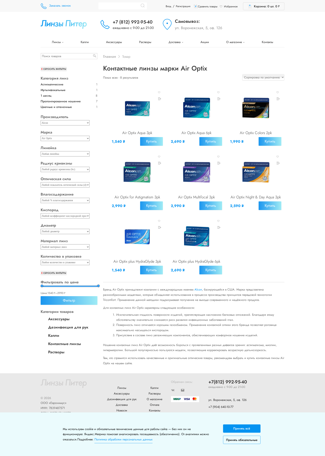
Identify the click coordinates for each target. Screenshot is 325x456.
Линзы (57, 42)
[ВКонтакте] (176, 389)
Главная (109, 56)
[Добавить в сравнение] (159, 99)
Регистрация (183, 6)
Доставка (175, 42)
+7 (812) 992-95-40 (133, 22)
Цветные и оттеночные (56, 107)
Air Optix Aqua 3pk (137, 133)
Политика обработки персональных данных (123, 439)
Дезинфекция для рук (68, 327)
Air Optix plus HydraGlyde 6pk (196, 261)
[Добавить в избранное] (159, 92)
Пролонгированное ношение (61, 101)
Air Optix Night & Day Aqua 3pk (256, 197)
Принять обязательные (241, 440)
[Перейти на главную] (64, 24)
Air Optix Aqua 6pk (196, 133)
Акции (204, 42)
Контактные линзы (64, 344)
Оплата (154, 405)
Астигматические (52, 84)
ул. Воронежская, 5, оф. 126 (198, 28)
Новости (121, 410)
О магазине (234, 42)
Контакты (267, 42)
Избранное (231, 6)
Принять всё (241, 428)
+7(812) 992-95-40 (227, 382)
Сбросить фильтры (54, 69)
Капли (85, 42)
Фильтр (69, 300)
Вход (168, 6)
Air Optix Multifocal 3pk (196, 197)
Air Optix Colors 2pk (256, 133)
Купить (151, 141)
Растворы (145, 42)
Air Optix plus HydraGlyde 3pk (137, 261)
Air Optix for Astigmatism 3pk (137, 197)
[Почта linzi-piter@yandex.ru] (186, 389)
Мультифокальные (53, 90)
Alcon (198, 289)
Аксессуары (114, 42)
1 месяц (46, 95)
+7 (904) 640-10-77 (220, 407)
